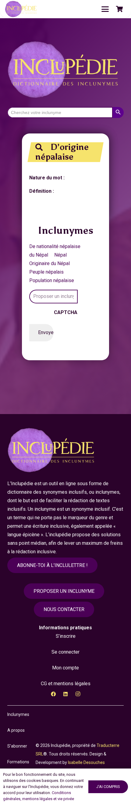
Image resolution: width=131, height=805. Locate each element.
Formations (18, 761)
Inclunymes (18, 714)
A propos (16, 730)
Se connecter (65, 652)
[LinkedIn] (65, 694)
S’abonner (17, 746)
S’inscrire (66, 636)
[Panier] (119, 9)
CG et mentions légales (65, 683)
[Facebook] (53, 694)
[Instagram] (78, 694)
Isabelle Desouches (86, 762)
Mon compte (65, 668)
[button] (105, 9)
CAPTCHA (65, 312)
